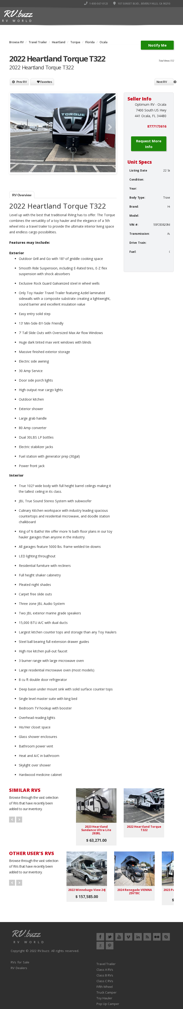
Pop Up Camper (108, 1004)
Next (108, 127)
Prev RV (21, 82)
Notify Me (157, 45)
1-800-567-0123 (98, 3)
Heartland (58, 42)
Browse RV (16, 42)
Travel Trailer (38, 42)
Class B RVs (105, 975)
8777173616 (156, 126)
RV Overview (21, 195)
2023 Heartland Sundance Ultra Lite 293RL (96, 830)
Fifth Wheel (105, 987)
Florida (90, 42)
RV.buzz (43, 951)
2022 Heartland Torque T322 (144, 828)
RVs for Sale (20, 962)
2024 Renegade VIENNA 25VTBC (134, 891)
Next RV (162, 82)
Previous (17, 127)
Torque (75, 42)
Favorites (46, 82)
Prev (12, 820)
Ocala (103, 42)
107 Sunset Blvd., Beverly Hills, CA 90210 (143, 3)
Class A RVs (105, 969)
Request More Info (148, 144)
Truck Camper (107, 992)
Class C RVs (105, 981)
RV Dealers (19, 968)
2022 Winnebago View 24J (87, 890)
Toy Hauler (104, 998)
